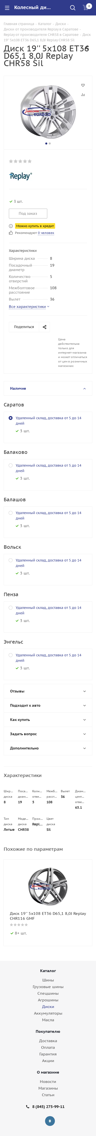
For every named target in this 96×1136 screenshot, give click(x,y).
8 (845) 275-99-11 (48, 1106)
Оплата (48, 1047)
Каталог (48, 970)
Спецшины (48, 993)
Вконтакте (50, 1121)
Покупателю (48, 1031)
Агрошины (48, 999)
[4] (25, 161)
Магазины (48, 1088)
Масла (48, 1019)
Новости (48, 1081)
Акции (48, 1060)
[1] (11, 161)
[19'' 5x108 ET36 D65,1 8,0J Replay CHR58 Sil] (48, 111)
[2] (16, 161)
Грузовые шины (48, 986)
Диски (48, 1006)
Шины (48, 980)
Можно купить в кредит (35, 226)
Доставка (48, 1040)
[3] (20, 161)
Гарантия (48, 1053)
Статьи (48, 1094)
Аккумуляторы (48, 1013)
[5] (30, 161)
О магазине (48, 1072)
